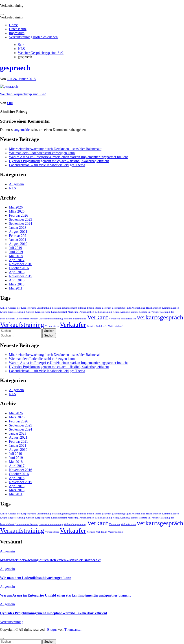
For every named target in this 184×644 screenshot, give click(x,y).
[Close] (2, 638)
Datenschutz (17, 29)
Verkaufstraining (11, 5)
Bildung (82, 308)
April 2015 (16, 280)
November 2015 (20, 276)
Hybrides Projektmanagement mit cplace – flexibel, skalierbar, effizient (59, 161)
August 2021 (18, 231)
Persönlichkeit (86, 312)
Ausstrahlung (44, 308)
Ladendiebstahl (59, 312)
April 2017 (16, 260)
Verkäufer (73, 324)
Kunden (30, 312)
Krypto (3, 312)
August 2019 (18, 244)
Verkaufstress (52, 326)
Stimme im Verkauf (149, 312)
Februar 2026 (18, 215)
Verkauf (97, 317)
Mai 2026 (16, 207)
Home (13, 25)
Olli (10, 79)
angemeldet (22, 130)
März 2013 (16, 284)
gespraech (15, 68)
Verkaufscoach (128, 318)
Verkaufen (114, 318)
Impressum (16, 33)
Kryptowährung (16, 312)
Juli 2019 (15, 248)
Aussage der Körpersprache (22, 308)
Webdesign (101, 326)
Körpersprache (42, 312)
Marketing (73, 312)
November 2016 (20, 264)
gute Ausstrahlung (136, 308)
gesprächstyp (119, 308)
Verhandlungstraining (75, 318)
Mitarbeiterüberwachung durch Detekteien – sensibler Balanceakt (55, 149)
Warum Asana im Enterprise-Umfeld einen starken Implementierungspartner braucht (68, 157)
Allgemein (16, 184)
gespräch (106, 308)
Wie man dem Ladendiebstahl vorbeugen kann (42, 153)
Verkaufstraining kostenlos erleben (33, 37)
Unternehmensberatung (51, 318)
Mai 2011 (15, 288)
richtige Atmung (121, 312)
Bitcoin (90, 308)
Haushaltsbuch (153, 308)
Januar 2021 (17, 240)
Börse (98, 308)
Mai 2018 (16, 256)
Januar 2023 (17, 227)
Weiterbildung (115, 326)
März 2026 (16, 211)
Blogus (52, 629)
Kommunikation (170, 308)
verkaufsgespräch (160, 317)
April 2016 (16, 272)
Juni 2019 (16, 252)
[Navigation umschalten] (2, 14)
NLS (12, 188)
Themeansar (72, 629)
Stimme (134, 312)
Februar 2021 (18, 236)
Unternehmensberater (26, 318)
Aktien (3, 308)
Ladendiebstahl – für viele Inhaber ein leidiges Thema (47, 165)
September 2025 (20, 219)
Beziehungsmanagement (64, 308)
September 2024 (20, 223)
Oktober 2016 (19, 268)
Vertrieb (91, 326)
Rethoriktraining (103, 312)
